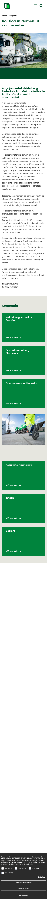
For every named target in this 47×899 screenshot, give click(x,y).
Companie (13, 16)
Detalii (40, 877)
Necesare (8, 868)
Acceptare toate (23, 895)
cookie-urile (29, 864)
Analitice (35, 868)
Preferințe (22, 868)
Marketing (9, 873)
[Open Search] (41, 6)
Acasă (4, 16)
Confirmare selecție (23, 888)
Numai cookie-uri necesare (23, 882)
